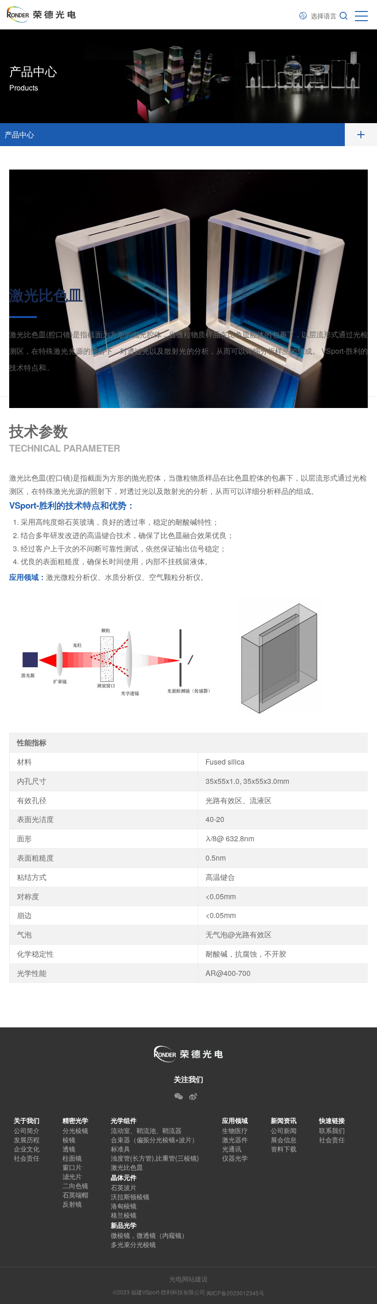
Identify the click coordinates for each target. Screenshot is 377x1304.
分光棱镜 (75, 1130)
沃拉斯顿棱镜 (130, 1196)
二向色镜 (75, 1185)
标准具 (120, 1148)
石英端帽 (75, 1194)
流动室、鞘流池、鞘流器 (146, 1130)
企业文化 (27, 1148)
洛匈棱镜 (124, 1205)
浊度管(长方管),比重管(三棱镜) (155, 1157)
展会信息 (284, 1139)
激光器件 (235, 1139)
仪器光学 (235, 1157)
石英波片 (124, 1187)
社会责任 (27, 1157)
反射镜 (72, 1203)
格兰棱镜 (124, 1214)
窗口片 (72, 1167)
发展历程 (27, 1139)
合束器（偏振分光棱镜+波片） (154, 1139)
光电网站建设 (188, 1278)
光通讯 (231, 1148)
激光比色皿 (127, 1167)
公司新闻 (284, 1130)
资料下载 (284, 1148)
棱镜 (69, 1139)
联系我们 (332, 1130)
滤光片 (72, 1176)
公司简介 (27, 1130)
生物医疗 (235, 1130)
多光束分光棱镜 (133, 1244)
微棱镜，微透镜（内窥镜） (149, 1235)
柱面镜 (72, 1157)
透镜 (69, 1148)
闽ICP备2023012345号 (235, 1293)
